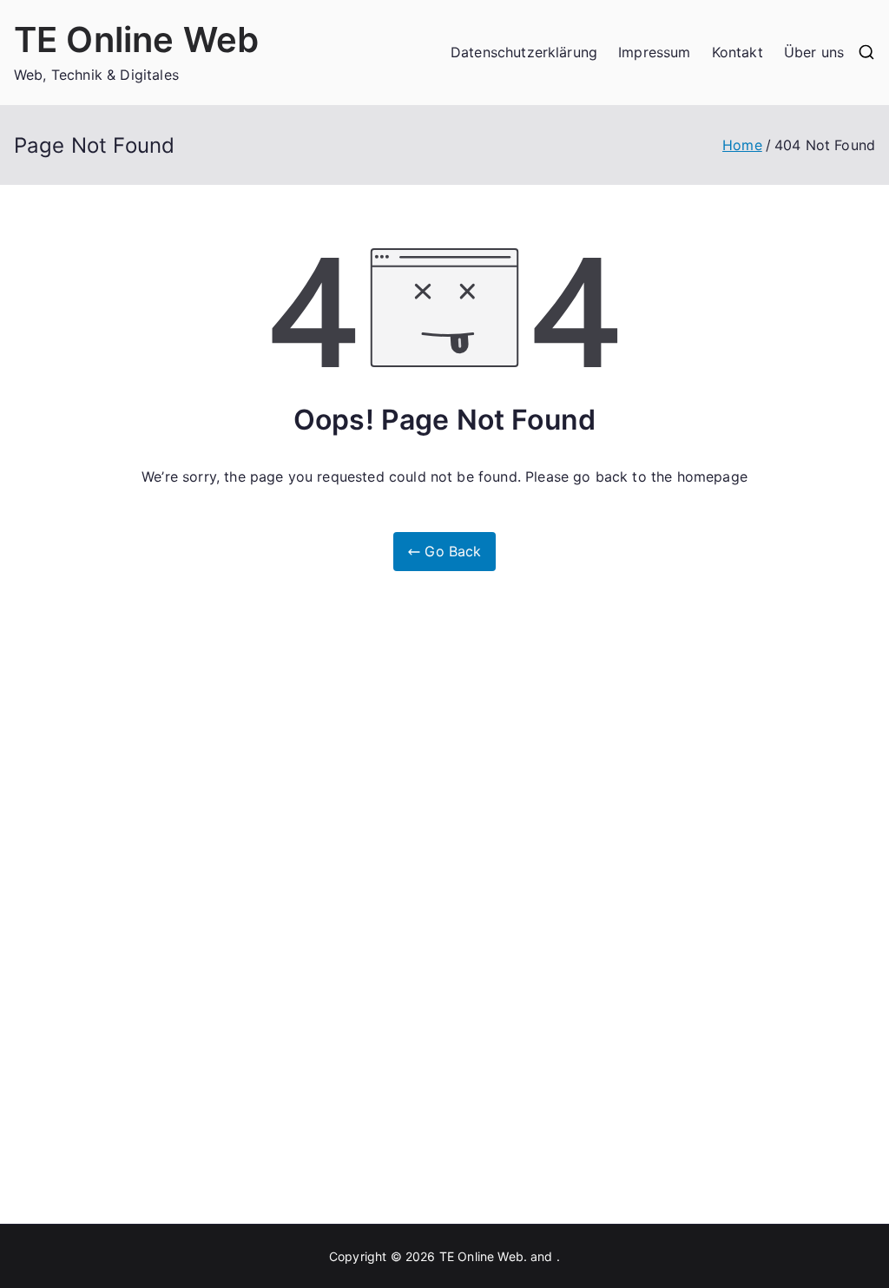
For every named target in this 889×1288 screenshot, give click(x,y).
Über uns (814, 52)
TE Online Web (136, 39)
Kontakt (737, 52)
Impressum (654, 52)
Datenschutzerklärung (524, 52)
